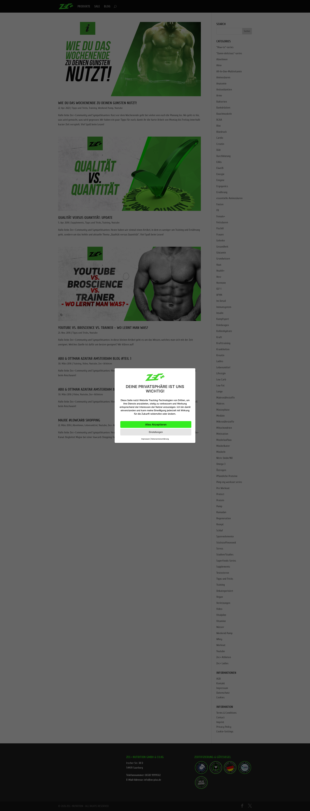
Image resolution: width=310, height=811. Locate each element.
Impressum (145, 439)
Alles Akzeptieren (156, 424)
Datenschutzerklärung (160, 439)
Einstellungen (156, 432)
